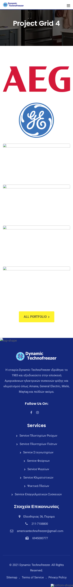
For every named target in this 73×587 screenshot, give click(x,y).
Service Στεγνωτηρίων (38, 452)
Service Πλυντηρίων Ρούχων (38, 435)
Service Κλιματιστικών (38, 477)
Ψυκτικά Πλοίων (38, 486)
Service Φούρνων (38, 461)
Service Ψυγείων (38, 469)
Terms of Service (33, 577)
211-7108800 (40, 524)
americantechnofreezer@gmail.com (40, 531)
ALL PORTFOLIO (35, 317)
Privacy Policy (57, 577)
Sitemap (11, 577)
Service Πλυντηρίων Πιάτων (38, 444)
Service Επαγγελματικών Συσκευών (38, 494)
